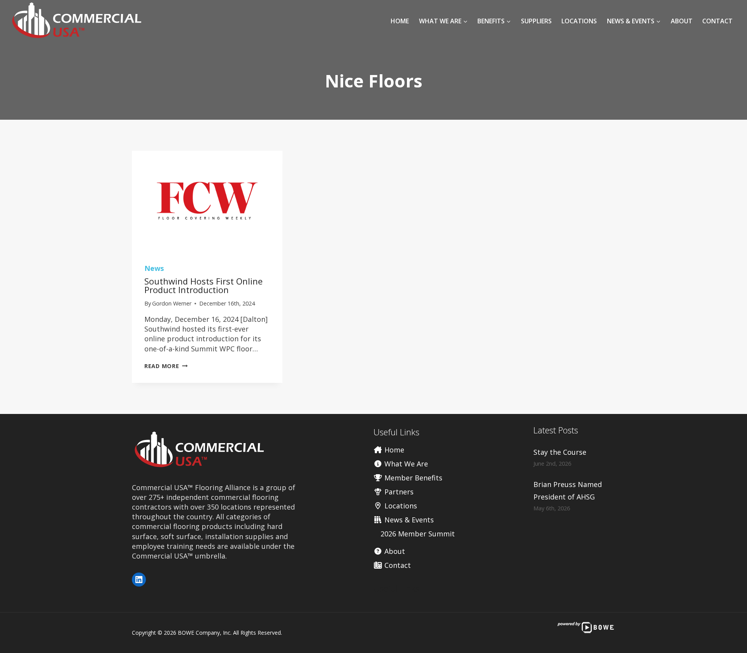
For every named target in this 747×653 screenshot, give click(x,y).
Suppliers (536, 21)
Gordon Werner (171, 303)
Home (400, 21)
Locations (579, 21)
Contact (717, 21)
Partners (398, 491)
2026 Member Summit (418, 533)
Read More (166, 366)
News (154, 268)
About (682, 21)
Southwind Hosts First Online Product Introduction (203, 285)
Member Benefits (412, 477)
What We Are (405, 463)
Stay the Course (559, 452)
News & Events (408, 519)
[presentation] (207, 201)
